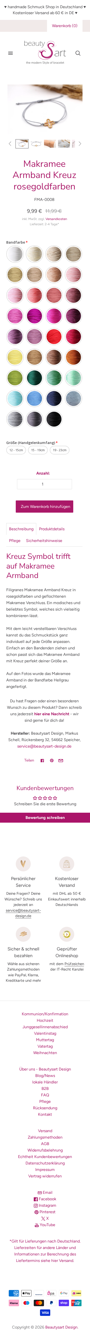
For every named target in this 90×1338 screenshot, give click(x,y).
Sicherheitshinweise (44, 540)
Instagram (47, 1205)
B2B (45, 1088)
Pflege (14, 540)
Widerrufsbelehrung (45, 1150)
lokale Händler (45, 1082)
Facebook (47, 1199)
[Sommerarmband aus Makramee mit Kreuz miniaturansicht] (64, 143)
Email (47, 1192)
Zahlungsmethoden (45, 1137)
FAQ (45, 1095)
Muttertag (45, 1039)
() (65, 25)
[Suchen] (78, 53)
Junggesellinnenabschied (45, 1027)
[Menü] (11, 53)
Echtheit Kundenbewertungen (45, 1156)
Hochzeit (45, 1020)
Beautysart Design (61, 1327)
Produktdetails (51, 529)
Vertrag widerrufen (45, 1176)
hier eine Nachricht (51, 714)
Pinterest (47, 1211)
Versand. (66, 1260)
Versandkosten (56, 219)
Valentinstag (45, 1033)
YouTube (47, 1224)
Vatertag (45, 1046)
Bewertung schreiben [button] (45, 817)
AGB (45, 1143)
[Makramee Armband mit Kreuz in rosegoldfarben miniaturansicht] (36, 143)
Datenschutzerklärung (45, 1163)
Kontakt (45, 1114)
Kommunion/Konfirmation (45, 1014)
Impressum (45, 1169)
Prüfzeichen (74, 964)
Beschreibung (21, 529)
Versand (45, 1130)
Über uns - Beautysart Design (45, 1069)
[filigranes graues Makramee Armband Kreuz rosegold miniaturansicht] (22, 143)
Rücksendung (45, 1108)
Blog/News (45, 1075)
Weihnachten (45, 1052)
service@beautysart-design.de (44, 746)
